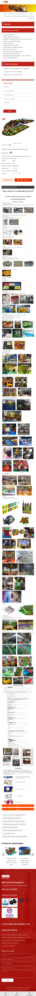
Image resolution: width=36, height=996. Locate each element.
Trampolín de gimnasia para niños (12, 39)
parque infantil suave (8, 43)
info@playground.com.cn (19, 940)
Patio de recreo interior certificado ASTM (14, 815)
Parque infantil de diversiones (11, 37)
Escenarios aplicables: (7, 170)
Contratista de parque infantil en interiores (14, 824)
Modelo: (4, 160)
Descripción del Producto (10, 187)
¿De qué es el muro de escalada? (13, 71)
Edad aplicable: (5, 168)
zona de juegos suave (9, 833)
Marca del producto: (6, 163)
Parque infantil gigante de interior (12, 818)
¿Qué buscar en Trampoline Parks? (13, 74)
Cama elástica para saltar (10, 49)
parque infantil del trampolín (10, 827)
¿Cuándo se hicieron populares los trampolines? (17, 68)
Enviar (9, 111)
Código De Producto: (7, 165)
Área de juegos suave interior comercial (13, 821)
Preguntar (7, 180)
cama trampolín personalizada (11, 53)
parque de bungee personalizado (12, 55)
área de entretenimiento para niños (12, 830)
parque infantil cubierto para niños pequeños (15, 836)
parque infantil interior (9, 35)
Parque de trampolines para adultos (12, 51)
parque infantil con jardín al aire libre (13, 47)
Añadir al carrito (25, 180)
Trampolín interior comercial (10, 45)
